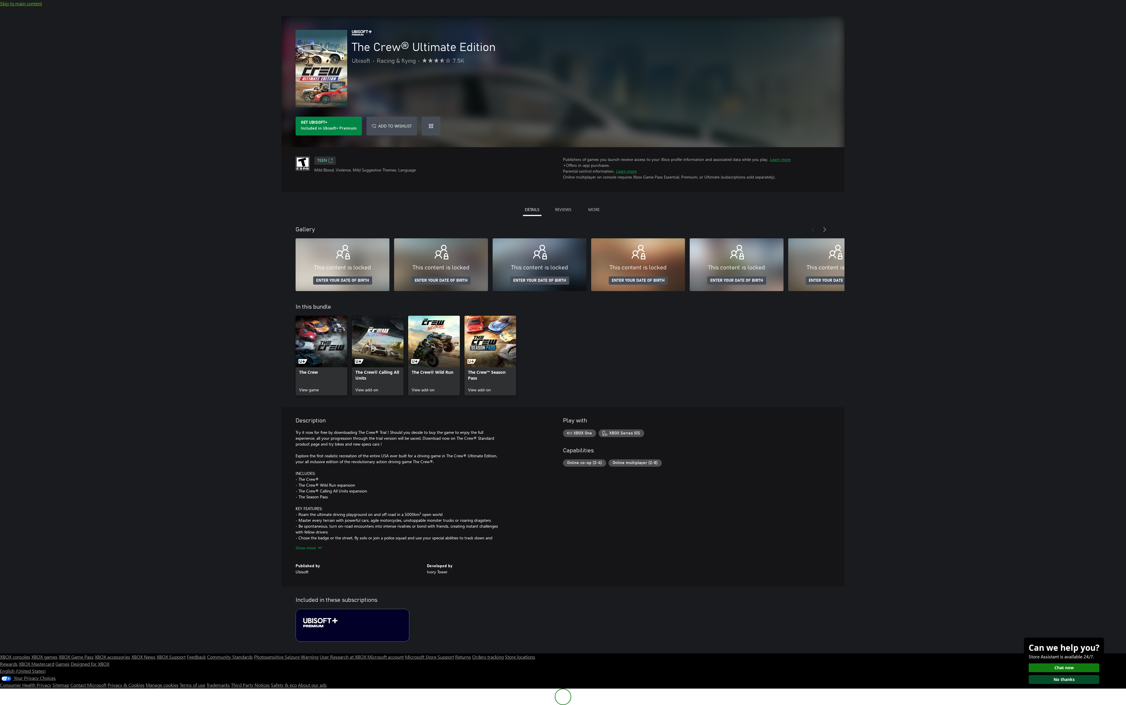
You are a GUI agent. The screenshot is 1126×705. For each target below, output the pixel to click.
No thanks (1064, 679)
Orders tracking (488, 657)
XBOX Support (171, 657)
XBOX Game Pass (76, 657)
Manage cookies (162, 685)
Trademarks (218, 685)
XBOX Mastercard (36, 664)
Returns (463, 657)
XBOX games (44, 657)
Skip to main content (21, 3)
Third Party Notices (250, 685)
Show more (306, 548)
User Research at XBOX (343, 657)
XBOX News (143, 657)
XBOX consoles (15, 657)
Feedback (196, 657)
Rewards (9, 664)
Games (62, 664)
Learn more (780, 159)
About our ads (312, 685)
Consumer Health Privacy (25, 685)
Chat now (1064, 667)
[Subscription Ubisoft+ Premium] (352, 625)
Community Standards (230, 657)
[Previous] (813, 229)
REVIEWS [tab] (563, 209)
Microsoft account (385, 657)
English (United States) (23, 671)
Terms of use (192, 685)
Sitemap (60, 685)
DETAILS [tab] (532, 209)
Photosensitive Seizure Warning (286, 657)
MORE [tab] (594, 209)
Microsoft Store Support (429, 657)
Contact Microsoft (88, 685)
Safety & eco (284, 685)
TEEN (322, 161)
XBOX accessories (112, 657)
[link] (321, 355)
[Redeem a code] (431, 126)
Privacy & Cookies (126, 685)
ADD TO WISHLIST (395, 126)
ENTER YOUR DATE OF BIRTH (342, 280)
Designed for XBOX (90, 664)
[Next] (824, 229)
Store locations (520, 657)
